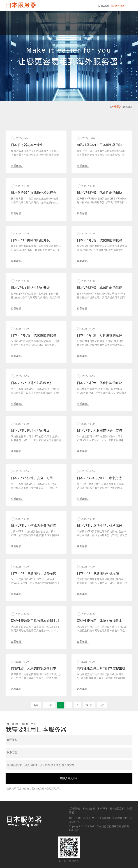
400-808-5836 (118, 5)
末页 (102, 705)
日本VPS (102, 808)
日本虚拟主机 (117, 808)
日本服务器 (88, 808)
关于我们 (75, 808)
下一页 (89, 705)
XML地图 (74, 830)
